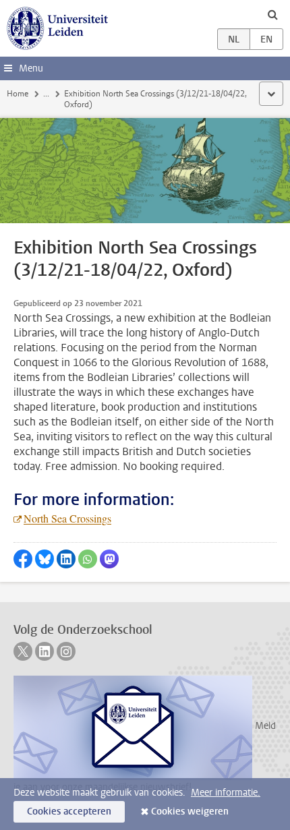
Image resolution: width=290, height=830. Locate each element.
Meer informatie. (225, 792)
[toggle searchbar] (272, 14)
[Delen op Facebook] (22, 559)
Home (17, 93)
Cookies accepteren (69, 811)
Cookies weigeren (190, 811)
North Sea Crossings (67, 518)
